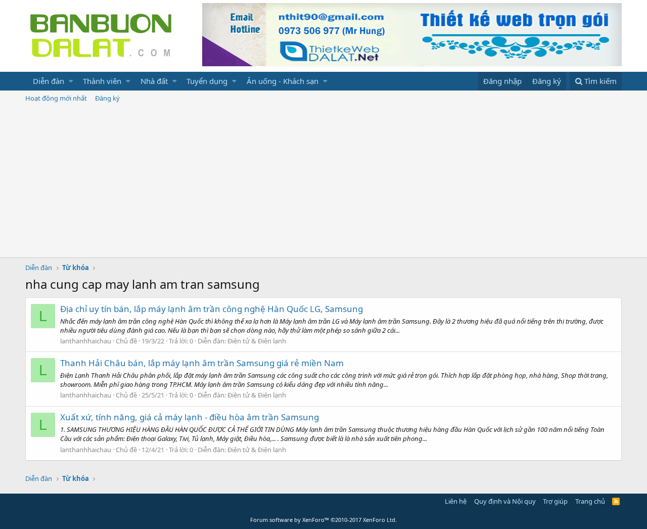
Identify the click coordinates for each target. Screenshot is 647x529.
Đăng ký (107, 98)
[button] (71, 81)
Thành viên (102, 81)
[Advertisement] (323, 181)
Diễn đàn (48, 81)
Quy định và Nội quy (505, 501)
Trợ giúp (555, 501)
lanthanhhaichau (85, 340)
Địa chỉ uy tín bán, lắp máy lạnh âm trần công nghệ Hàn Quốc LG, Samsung (211, 309)
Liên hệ (456, 501)
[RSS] (616, 501)
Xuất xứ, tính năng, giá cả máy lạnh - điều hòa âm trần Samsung (189, 417)
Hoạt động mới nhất (56, 98)
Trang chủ (590, 501)
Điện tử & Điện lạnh (256, 340)
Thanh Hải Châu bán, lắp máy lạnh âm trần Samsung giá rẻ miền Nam (202, 363)
